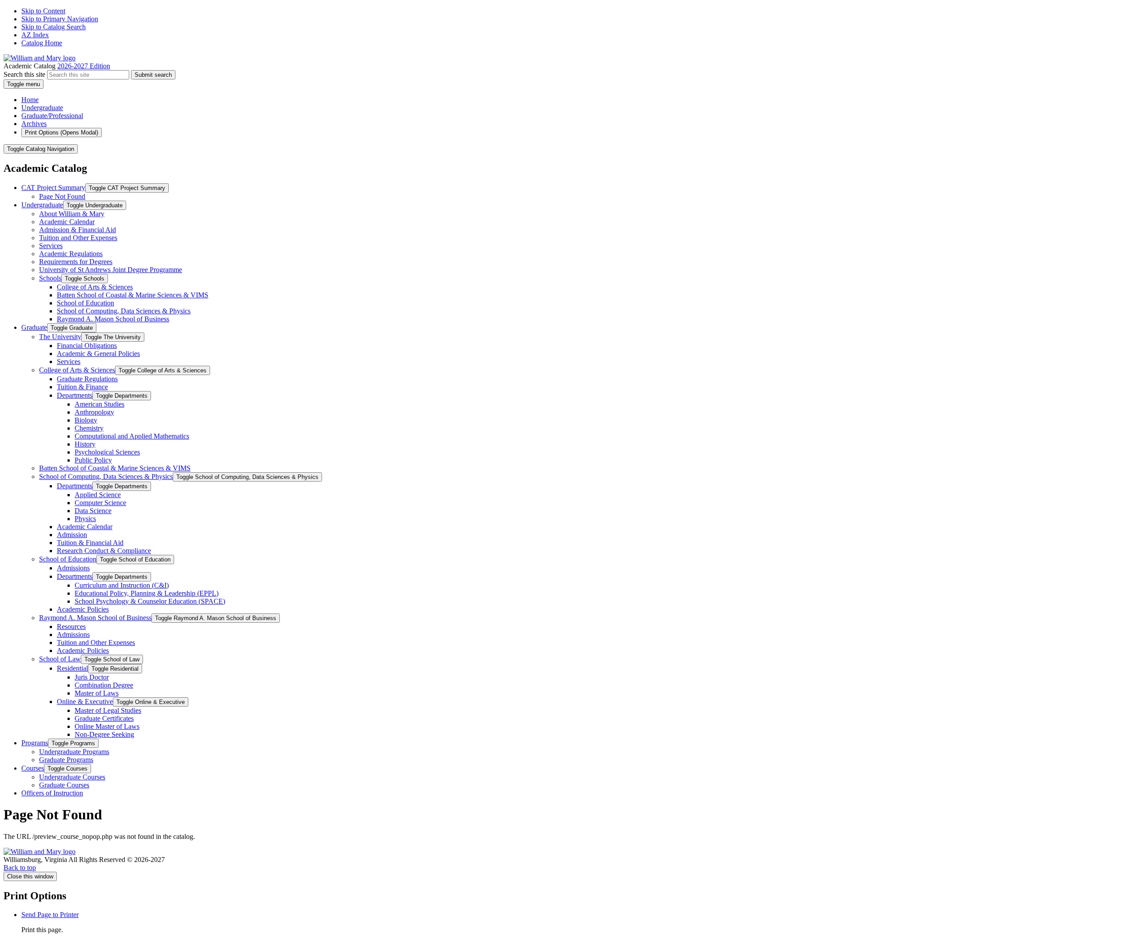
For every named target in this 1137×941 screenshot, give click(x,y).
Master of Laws (97, 693)
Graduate (34, 327)
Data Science (93, 510)
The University (60, 336)
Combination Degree (104, 685)
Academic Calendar (67, 221)
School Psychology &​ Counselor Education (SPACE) (150, 601)
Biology (86, 420)
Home (30, 99)
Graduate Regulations (87, 379)
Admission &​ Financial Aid (77, 229)
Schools (50, 278)
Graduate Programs (66, 759)
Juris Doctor (92, 677)
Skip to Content (43, 11)
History (85, 444)
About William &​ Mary (71, 213)
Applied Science (98, 494)
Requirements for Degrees (75, 261)
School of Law (60, 659)
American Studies (99, 404)
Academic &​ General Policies (98, 353)
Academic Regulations (71, 253)
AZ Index (35, 35)
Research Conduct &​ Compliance (104, 550)
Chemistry (89, 428)
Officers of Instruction (52, 793)
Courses (32, 768)
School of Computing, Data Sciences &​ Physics (124, 311)
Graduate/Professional (52, 115)
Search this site (24, 74)
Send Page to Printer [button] (50, 914)
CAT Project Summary (53, 187)
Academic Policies (83, 609)
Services (51, 245)
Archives (34, 123)
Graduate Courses (64, 785)
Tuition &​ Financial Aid (90, 542)
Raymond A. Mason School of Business (113, 319)
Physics (85, 518)
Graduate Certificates (104, 718)
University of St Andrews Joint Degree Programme (110, 269)
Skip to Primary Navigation (59, 19)
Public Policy (93, 460)
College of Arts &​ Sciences (95, 287)
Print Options (61, 132)
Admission (72, 534)
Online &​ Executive (85, 701)
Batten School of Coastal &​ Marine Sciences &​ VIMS (132, 295)
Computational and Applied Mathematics (132, 436)
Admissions (73, 568)
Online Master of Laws (107, 726)
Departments (74, 395)
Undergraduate (42, 107)
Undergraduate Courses (72, 777)
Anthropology (94, 412)
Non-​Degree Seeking (104, 734)
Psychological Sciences (107, 452)
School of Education (85, 303)
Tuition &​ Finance (82, 387)
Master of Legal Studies (108, 710)
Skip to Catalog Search (53, 27)
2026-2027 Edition (83, 66)
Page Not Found (62, 196)
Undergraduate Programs (74, 751)
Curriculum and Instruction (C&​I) (122, 585)
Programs (34, 743)
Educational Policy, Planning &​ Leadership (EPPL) (147, 593)
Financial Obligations (87, 345)
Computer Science (100, 502)
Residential (72, 668)
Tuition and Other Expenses (78, 237)
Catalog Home (41, 43)
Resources (71, 626)
